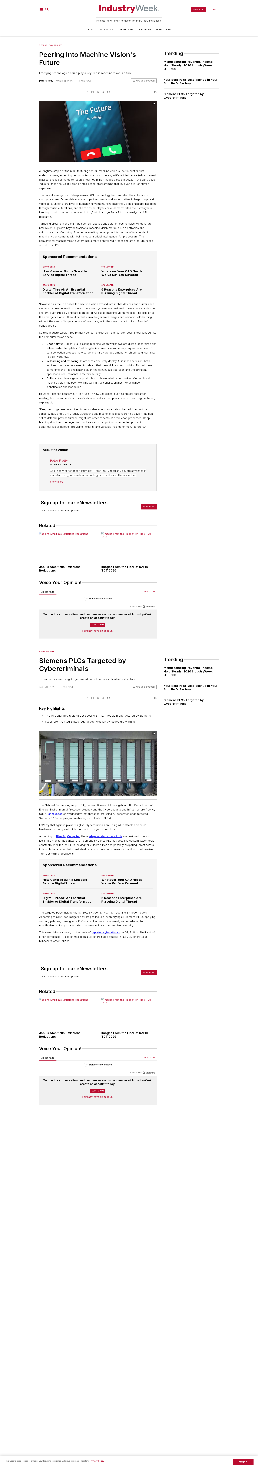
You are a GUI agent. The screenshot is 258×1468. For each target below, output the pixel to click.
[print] (155, 91)
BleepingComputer (68, 842)
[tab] (47, 591)
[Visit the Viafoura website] (148, 606)
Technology (107, 29)
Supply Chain (163, 29)
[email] (108, 91)
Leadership (144, 29)
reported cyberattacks (106, 938)
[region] (98, 599)
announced (55, 813)
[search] (47, 9)
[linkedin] (92, 91)
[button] (41, 9)
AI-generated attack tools (105, 842)
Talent (91, 29)
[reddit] (103, 91)
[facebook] (87, 91)
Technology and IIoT (51, 45)
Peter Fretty (46, 80)
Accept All (243, 1462)
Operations (126, 29)
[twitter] (97, 91)
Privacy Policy (97, 1461)
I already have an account (97, 630)
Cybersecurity (47, 651)
